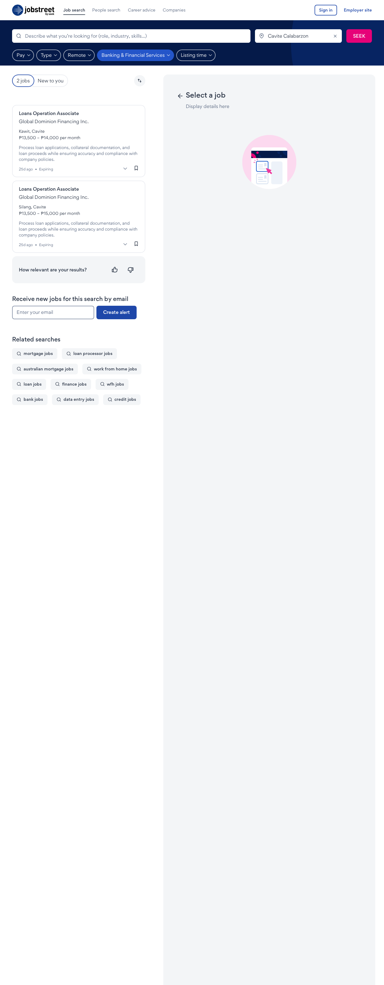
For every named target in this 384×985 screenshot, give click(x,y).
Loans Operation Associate (49, 113)
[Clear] (335, 36)
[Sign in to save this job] (136, 168)
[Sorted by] (139, 80)
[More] (125, 168)
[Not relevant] (130, 270)
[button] (139, 80)
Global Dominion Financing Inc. (54, 121)
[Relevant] (115, 270)
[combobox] (131, 36)
